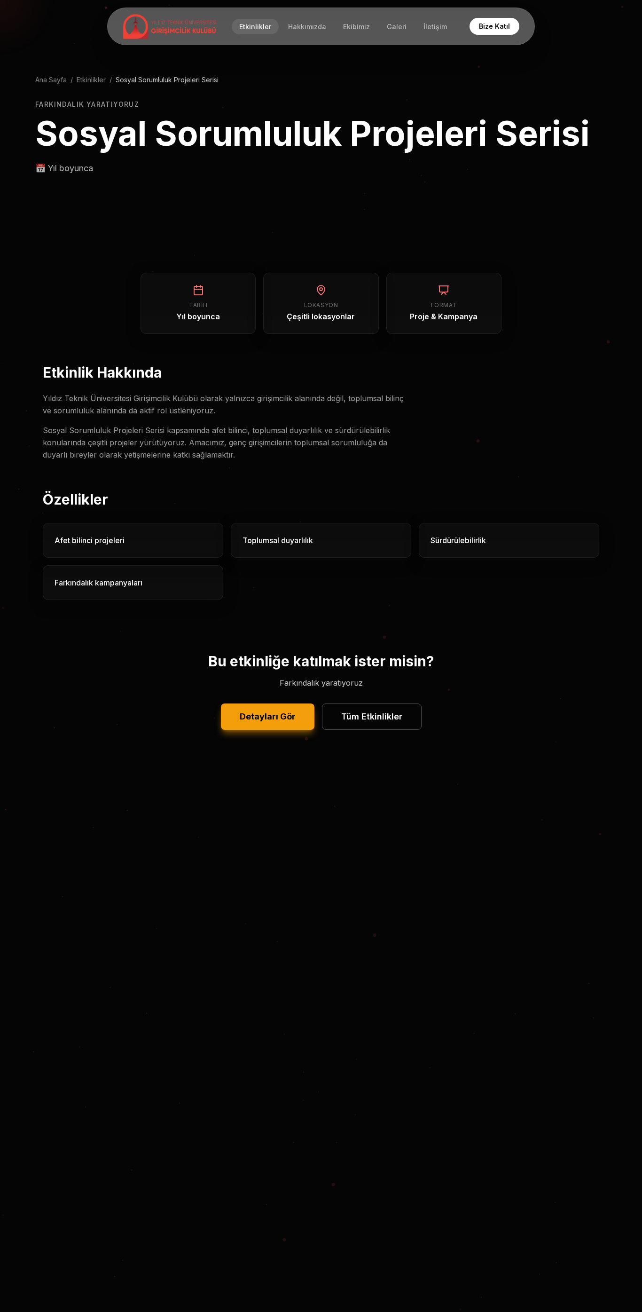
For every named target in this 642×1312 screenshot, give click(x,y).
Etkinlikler (255, 27)
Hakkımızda (307, 27)
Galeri (397, 27)
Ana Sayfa (51, 80)
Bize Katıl (494, 26)
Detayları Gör (268, 716)
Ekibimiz (356, 27)
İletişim (435, 27)
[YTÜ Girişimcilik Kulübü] (170, 26)
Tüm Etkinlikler (371, 716)
